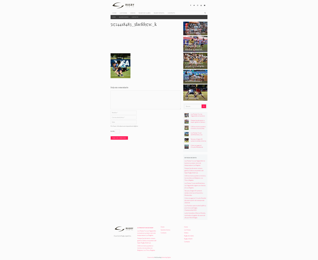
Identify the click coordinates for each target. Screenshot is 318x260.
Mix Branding (157, 257)
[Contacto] (204, 5)
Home (114, 13)
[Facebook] (190, 5)
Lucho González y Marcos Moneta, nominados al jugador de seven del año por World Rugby (195, 215)
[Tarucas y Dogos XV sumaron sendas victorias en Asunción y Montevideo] (195, 99)
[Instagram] (197, 5)
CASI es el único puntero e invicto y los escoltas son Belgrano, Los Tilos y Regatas (198, 129)
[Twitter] (194, 5)
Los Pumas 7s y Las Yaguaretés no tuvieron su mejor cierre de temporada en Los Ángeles (195, 163)
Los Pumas (123, 13)
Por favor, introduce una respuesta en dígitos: (124, 126)
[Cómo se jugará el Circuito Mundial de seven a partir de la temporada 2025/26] (187, 147)
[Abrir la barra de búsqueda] (205, 13)
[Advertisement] (146, 41)
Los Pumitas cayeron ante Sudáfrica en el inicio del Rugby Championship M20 (195, 208)
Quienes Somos (123, 17)
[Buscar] (203, 106)
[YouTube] (201, 5)
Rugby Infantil (159, 13)
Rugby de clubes (144, 13)
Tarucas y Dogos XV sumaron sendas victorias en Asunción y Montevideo (198, 141)
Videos (132, 13)
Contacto (171, 13)
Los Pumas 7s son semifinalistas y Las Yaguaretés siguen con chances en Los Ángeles (198, 135)
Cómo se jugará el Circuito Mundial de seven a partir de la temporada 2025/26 (197, 148)
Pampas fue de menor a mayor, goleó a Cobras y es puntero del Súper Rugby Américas (198, 123)
